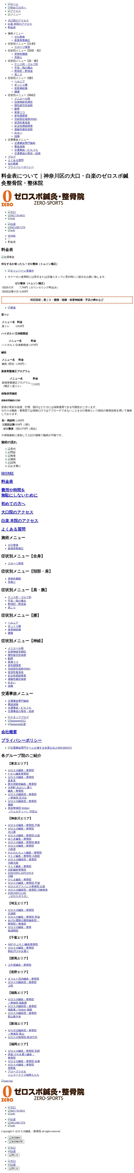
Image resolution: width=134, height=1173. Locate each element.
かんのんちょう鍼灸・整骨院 (25, 852)
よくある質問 (16, 160)
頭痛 (17, 136)
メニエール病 (22, 98)
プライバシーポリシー (21, 167)
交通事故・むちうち (26, 150)
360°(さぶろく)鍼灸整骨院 (23, 944)
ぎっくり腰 (20, 84)
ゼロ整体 (19, 36)
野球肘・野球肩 (23, 71)
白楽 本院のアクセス (20, 24)
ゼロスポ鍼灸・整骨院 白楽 (24, 835)
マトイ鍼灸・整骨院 (19, 866)
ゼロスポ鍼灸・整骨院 (21, 770)
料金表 (12, 27)
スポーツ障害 (22, 47)
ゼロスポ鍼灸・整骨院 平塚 (24, 883)
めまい (18, 132)
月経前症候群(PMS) (25, 119)
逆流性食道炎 (22, 122)
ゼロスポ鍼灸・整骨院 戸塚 (24, 825)
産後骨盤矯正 (22, 40)
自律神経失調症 (23, 102)
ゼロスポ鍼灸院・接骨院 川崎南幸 (28, 889)
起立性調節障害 (23, 126)
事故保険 (19, 146)
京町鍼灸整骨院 (17, 869)
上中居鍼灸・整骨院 (19, 965)
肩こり (18, 74)
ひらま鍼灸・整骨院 (19, 879)
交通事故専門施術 (24, 143)
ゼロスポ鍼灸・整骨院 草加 (24, 917)
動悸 (17, 108)
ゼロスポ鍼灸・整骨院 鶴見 (24, 842)
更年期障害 (20, 115)
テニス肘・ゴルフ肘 (26, 64)
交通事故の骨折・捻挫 (27, 153)
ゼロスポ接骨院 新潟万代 (22, 1037)
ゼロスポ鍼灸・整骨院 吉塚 (24, 1061)
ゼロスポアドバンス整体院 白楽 (26, 886)
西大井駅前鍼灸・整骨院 (22, 784)
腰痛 (17, 91)
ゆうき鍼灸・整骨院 (19, 839)
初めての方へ (13, 504)
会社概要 (13, 163)
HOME (12, 235)
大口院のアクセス (18, 20)
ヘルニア (19, 81)
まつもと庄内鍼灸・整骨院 (23, 978)
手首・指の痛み (23, 67)
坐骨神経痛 (20, 88)
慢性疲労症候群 (23, 105)
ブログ (12, 156)
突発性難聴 (20, 54)
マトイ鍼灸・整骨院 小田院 (24, 856)
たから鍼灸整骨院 (18, 773)
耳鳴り (18, 57)
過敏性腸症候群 (23, 129)
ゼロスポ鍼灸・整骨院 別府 (24, 1051)
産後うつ (19, 112)
